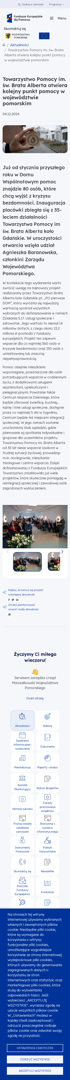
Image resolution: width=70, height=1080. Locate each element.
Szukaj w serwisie (32, 4)
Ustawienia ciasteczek (35, 1048)
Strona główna (4, 44)
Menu (62, 18)
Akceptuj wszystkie (35, 1071)
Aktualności (19, 45)
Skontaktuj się (15, 29)
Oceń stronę (35, 698)
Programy (55, 4)
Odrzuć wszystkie (35, 1059)
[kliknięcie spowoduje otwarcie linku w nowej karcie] (18, 36)
